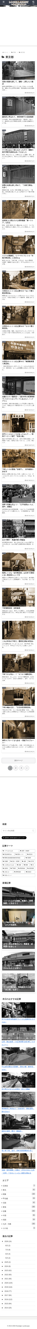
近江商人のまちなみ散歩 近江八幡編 (16, 1089)
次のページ (18, 760)
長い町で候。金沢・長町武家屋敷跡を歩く (17, 1150)
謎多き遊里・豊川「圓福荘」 (12, 1131)
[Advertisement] (18, 26)
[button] (33, 830)
